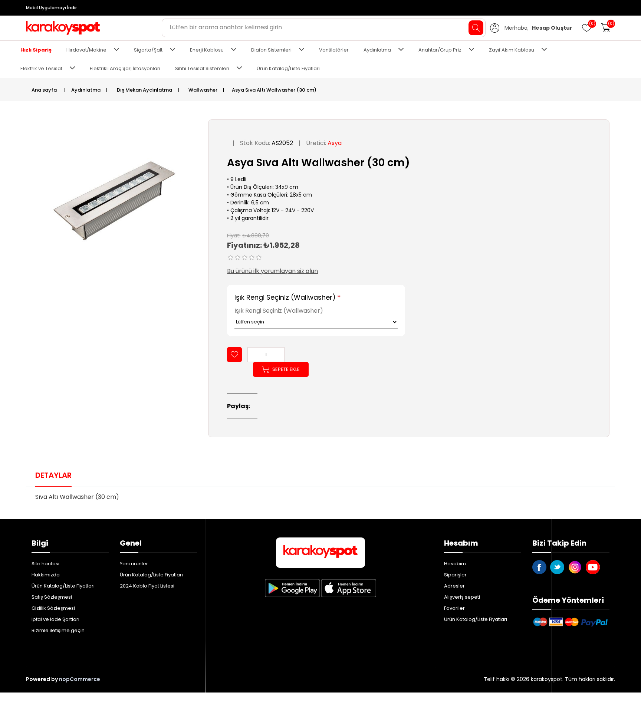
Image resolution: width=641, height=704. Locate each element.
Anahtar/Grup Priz (439, 49)
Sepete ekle (286, 369)
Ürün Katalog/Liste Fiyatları (288, 68)
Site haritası (45, 563)
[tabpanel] (320, 499)
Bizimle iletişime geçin (58, 630)
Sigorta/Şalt (148, 49)
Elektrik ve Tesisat (41, 68)
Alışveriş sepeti (462, 597)
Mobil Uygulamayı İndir (51, 7)
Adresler (454, 585)
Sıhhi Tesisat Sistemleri (202, 68)
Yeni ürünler (134, 563)
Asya (335, 143)
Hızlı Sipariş (36, 49)
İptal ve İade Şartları (55, 619)
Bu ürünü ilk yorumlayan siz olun (272, 271)
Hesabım (455, 563)
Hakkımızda (46, 574)
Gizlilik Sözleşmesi (53, 608)
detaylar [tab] (53, 475)
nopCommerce (79, 679)
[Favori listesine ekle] (234, 354)
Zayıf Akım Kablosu (511, 49)
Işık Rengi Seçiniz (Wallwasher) (285, 297)
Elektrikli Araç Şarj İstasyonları (125, 68)
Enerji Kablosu (207, 49)
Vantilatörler (334, 49)
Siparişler (455, 574)
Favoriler (454, 608)
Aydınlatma (377, 49)
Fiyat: (233, 235)
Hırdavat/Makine (86, 49)
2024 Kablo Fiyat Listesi (147, 585)
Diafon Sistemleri (271, 49)
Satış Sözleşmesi (52, 597)
